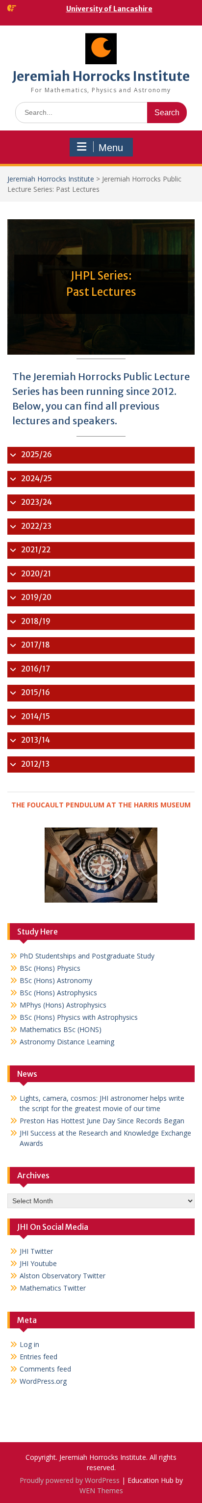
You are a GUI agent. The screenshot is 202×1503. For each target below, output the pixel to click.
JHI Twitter (36, 1251)
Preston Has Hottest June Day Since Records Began (102, 1120)
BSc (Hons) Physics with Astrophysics (79, 1017)
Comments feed (45, 1368)
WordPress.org (43, 1381)
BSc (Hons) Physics (50, 968)
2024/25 (36, 478)
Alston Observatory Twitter (62, 1275)
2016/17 (35, 669)
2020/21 (36, 573)
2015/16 (35, 692)
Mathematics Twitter (53, 1288)
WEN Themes (101, 1490)
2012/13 (35, 764)
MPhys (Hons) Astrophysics (63, 1005)
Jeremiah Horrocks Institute (101, 76)
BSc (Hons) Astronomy (56, 980)
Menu (111, 147)
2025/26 (36, 454)
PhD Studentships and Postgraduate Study (87, 955)
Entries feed (38, 1356)
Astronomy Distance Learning (67, 1041)
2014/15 (35, 716)
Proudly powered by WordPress (70, 1480)
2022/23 (36, 526)
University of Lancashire (109, 8)
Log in (29, 1344)
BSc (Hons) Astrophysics (58, 992)
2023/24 (36, 502)
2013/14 (35, 740)
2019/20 (36, 597)
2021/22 (35, 549)
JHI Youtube (38, 1263)
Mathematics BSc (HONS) (60, 1029)
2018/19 (35, 621)
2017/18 (35, 644)
